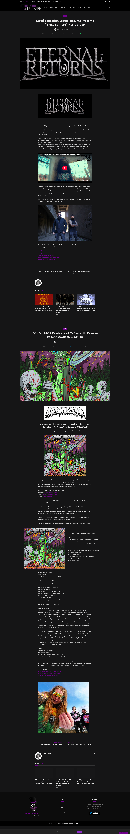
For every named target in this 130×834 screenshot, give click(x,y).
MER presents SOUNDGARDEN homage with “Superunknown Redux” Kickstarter (51, 745)
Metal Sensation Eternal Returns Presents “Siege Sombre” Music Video (79, 745)
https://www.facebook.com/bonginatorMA (49, 674)
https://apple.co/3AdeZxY (52, 492)
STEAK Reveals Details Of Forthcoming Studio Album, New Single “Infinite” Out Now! (43, 308)
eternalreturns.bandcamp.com (47, 259)
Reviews (62, 7)
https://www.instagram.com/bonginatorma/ (49, 671)
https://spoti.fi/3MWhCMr (50, 495)
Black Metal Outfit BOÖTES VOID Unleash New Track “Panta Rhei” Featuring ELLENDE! (47, 1)
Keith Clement (61, 29)
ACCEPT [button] (79, 832)
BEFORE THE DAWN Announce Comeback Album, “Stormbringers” (79, 272)
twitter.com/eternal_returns (46, 255)
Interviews (53, 7)
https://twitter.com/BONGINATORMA (48, 676)
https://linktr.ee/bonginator (45, 678)
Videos (79, 7)
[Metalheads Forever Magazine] (30, 7)
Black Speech (78, 824)
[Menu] (21, 1)
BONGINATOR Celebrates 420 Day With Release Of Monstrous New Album (50, 272)
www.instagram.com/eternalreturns (48, 257)
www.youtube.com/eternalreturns (48, 253)
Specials (87, 7)
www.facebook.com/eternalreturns (48, 251)
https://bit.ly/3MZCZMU (50, 497)
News (45, 7)
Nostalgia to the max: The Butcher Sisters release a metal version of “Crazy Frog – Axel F (86, 308)
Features (72, 7)
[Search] (109, 7)
